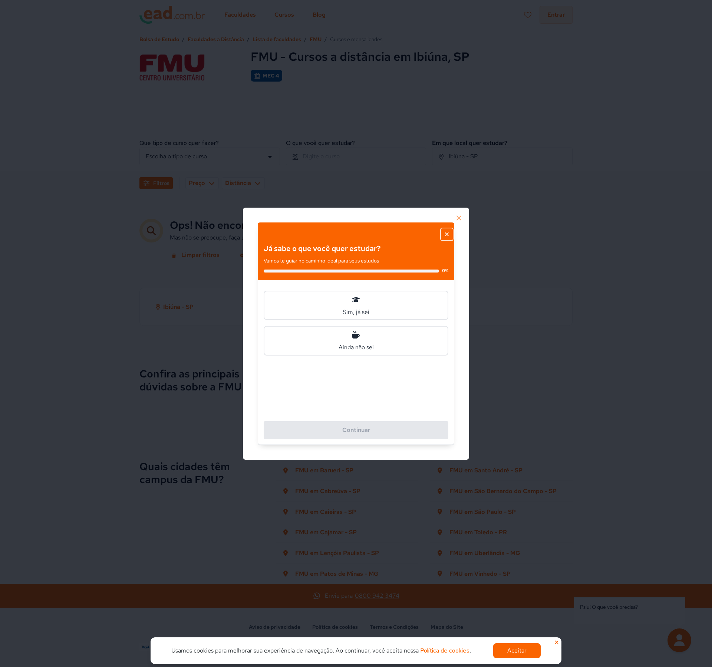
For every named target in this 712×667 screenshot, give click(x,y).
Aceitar (517, 650)
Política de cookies (444, 650)
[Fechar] (459, 218)
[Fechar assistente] (447, 234)
